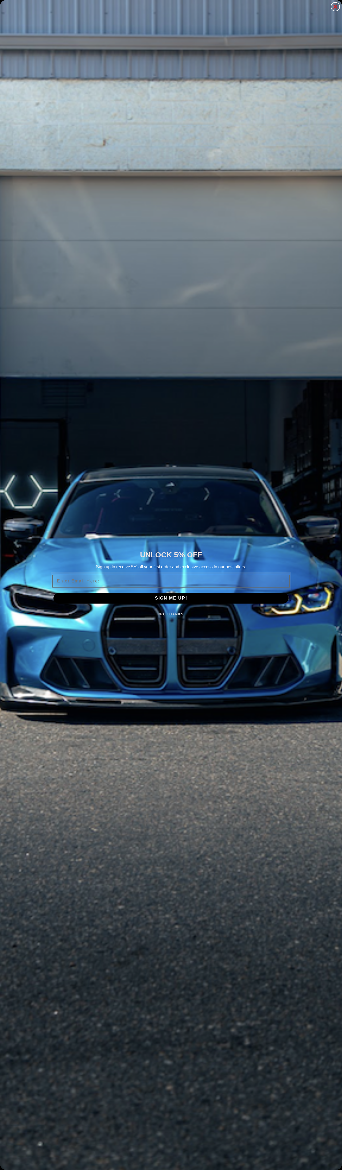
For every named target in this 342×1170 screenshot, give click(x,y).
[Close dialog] (335, 7)
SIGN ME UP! (171, 598)
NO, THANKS (171, 614)
